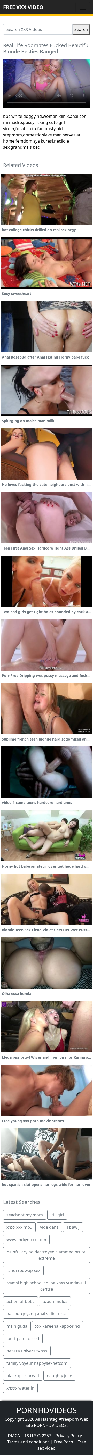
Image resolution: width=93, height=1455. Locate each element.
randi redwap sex (23, 1270)
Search (81, 29)
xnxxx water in (20, 1388)
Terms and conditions (28, 1442)
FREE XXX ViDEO (23, 7)
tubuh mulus (54, 1301)
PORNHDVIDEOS (47, 1410)
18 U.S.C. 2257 (37, 1436)
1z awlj (73, 1227)
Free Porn (63, 1442)
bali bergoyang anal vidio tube (36, 1314)
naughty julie (59, 1375)
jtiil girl (57, 1215)
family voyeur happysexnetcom (36, 1363)
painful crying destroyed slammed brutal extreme (47, 1255)
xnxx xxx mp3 (19, 1227)
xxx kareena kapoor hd (57, 1326)
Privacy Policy (69, 1436)
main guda (16, 1326)
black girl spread (22, 1375)
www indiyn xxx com (26, 1239)
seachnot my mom (24, 1215)
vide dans (49, 1227)
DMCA (14, 1436)
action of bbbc (20, 1301)
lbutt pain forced (22, 1338)
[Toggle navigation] (82, 7)
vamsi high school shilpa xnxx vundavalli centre (46, 1286)
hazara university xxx (26, 1351)
